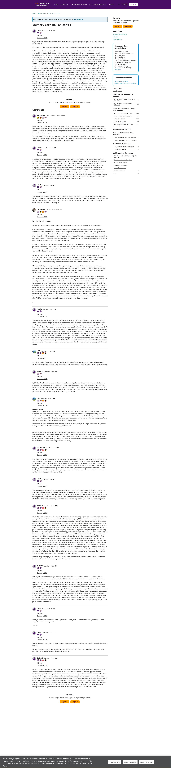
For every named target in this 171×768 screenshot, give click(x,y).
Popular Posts (117, 40)
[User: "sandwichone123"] (34, 116)
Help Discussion (78, 19)
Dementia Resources (120, 168)
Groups (115, 37)
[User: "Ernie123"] (34, 506)
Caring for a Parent (126, 119)
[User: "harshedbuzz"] (34, 210)
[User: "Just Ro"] (34, 148)
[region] (85, 762)
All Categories (117, 91)
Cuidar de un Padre (127, 149)
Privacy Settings (114, 762)
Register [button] (75, 107)
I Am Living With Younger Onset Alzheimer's (126, 104)
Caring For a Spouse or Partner (126, 116)
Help (126, 173)
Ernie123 (40, 506)
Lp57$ (39, 30)
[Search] (119, 4)
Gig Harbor (41, 448)
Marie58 (40, 371)
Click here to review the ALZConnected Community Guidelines (125, 82)
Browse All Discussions (120, 165)
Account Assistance (126, 170)
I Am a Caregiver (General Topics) (126, 113)
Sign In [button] (64, 107)
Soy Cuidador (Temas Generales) (127, 147)
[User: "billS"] (34, 351)
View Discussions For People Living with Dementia (125, 156)
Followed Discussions (120, 34)
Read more (118, 69)
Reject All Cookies (130, 762)
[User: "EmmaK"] (34, 633)
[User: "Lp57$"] (34, 31)
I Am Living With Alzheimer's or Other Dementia (126, 100)
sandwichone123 (43, 115)
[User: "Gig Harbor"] (34, 448)
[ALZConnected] (42, 4)
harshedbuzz (41, 209)
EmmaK (39, 632)
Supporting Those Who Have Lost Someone (126, 125)
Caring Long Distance (126, 121)
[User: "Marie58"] (34, 372)
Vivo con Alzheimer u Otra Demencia (127, 138)
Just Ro (39, 147)
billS (38, 351)
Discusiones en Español (120, 162)
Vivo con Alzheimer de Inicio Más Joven (126, 140)
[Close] (168, 762)
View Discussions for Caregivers (123, 160)
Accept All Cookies (146, 762)
